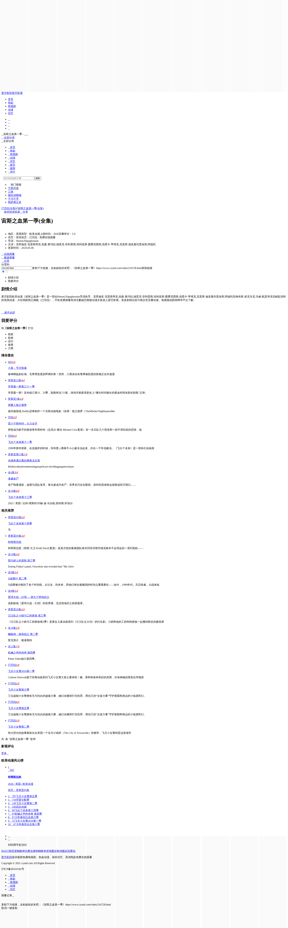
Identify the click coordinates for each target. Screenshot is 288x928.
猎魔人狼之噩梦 (17, 405)
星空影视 (17, 93)
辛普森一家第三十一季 (21, 386)
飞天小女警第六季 (18, 689)
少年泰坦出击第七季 (24, 824)
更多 (5, 753)
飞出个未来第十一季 (20, 442)
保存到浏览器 (12, 211)
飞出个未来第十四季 (20, 523)
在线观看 (8, 254)
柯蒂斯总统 (14, 542)
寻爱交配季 (18, 799)
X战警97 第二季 (17, 578)
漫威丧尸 (13, 478)
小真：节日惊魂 (17, 368)
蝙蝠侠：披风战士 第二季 (23, 634)
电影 (10, 102)
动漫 (10, 109)
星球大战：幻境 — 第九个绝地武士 (28, 597)
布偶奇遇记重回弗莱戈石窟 (24, 460)
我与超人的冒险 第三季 (21, 560)
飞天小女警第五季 (18, 708)
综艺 (10, 113)
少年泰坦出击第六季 (23, 817)
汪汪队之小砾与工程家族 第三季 (27, 615)
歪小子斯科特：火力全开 (22, 423)
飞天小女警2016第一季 (21, 671)
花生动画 (17, 806)
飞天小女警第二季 (18, 726)
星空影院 (6, 93)
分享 (24, 211)
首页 (10, 99)
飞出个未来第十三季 (20, 497)
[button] (13, 277)
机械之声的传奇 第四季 (21, 652)
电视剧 (12, 106)
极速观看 (8, 257)
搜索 (38, 178)
